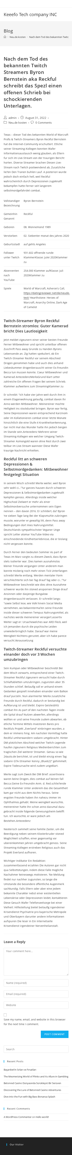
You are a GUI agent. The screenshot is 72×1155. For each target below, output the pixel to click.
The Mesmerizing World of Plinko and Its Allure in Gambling (36, 1076)
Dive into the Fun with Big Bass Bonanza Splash (29, 1096)
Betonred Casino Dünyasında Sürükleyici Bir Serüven (32, 1083)
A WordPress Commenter (18, 1117)
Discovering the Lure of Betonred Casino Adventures (32, 1090)
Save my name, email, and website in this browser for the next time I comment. (35, 1022)
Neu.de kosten (17, 122)
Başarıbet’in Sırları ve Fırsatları (20, 1069)
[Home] (5, 37)
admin (12, 118)
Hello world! (42, 1117)
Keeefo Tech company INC (30, 14)
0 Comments (43, 122)
